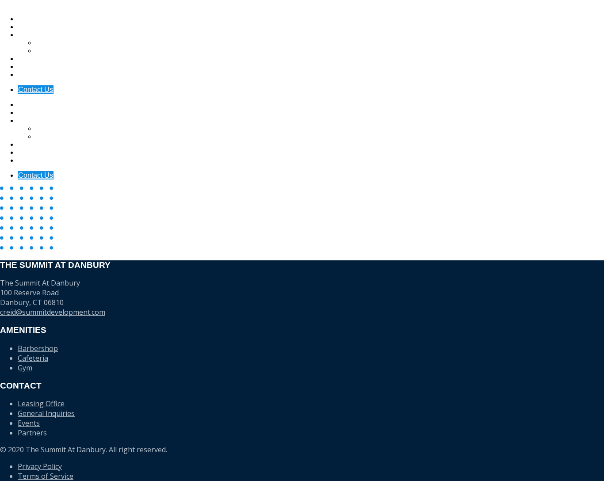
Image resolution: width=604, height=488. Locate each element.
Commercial (54, 42)
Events (28, 74)
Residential (53, 50)
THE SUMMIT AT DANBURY (46, 4)
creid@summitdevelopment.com (52, 312)
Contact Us (35, 89)
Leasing (30, 34)
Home (27, 19)
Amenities (33, 26)
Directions (34, 58)
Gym (25, 368)
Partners (32, 433)
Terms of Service (45, 476)
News (27, 66)
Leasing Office (41, 403)
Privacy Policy (40, 466)
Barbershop (38, 348)
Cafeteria (33, 358)
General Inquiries (46, 413)
